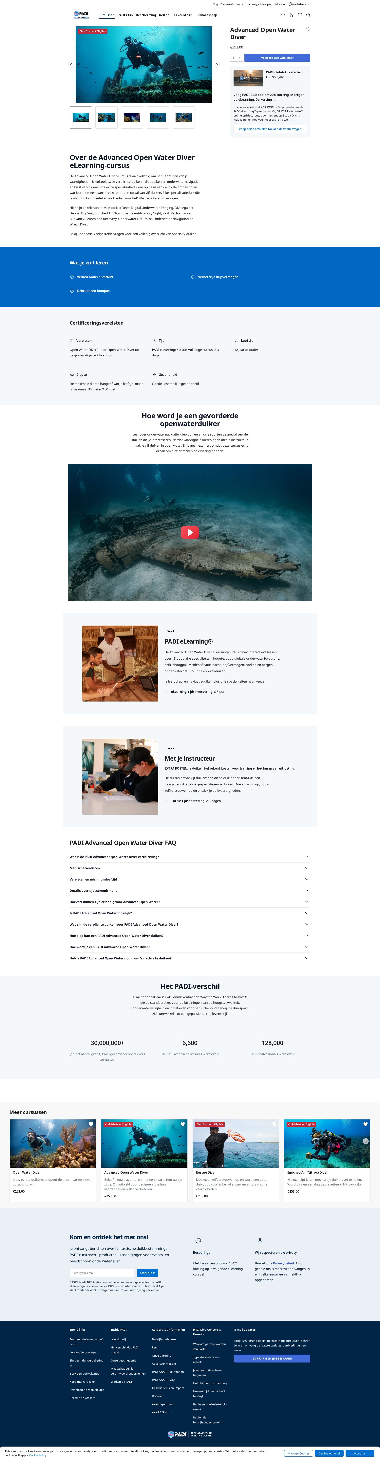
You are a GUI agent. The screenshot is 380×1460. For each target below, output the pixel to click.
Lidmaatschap (206, 15)
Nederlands (297, 4)
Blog (215, 4)
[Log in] (291, 15)
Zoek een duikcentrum (232, 4)
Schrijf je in (148, 1273)
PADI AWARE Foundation (168, 1372)
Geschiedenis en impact (168, 1388)
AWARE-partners (163, 1404)
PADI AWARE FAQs (164, 1380)
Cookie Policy (37, 1455)
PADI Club (125, 15)
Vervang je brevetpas (259, 4)
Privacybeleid (283, 1263)
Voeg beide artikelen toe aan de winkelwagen (270, 129)
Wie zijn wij (118, 1339)
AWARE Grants (161, 1412)
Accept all (359, 1453)
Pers (155, 1347)
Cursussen (107, 15)
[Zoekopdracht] (283, 15)
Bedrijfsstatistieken (165, 1339)
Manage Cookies (299, 1453)
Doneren (157, 1396)
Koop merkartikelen (83, 1381)
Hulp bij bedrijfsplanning (210, 1383)
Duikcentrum (183, 15)
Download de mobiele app (87, 1390)
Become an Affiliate (82, 1398)
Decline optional (329, 1453)
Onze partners (161, 1355)
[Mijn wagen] (308, 15)
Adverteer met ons (164, 1363)
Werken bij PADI (121, 1381)
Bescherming (146, 15)
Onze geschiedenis (123, 1360)
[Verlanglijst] (300, 15)
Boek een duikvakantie (84, 1373)
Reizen (164, 15)
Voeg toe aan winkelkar (277, 58)
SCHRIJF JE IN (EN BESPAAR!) (272, 1358)
